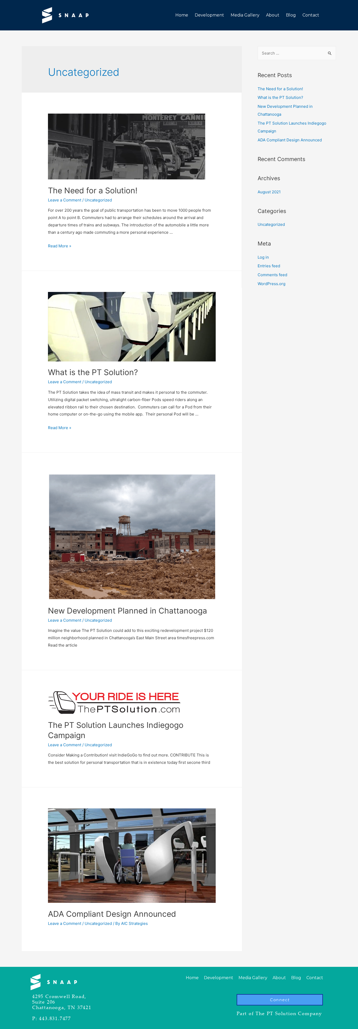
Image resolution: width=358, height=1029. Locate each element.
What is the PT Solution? (93, 372)
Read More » (59, 245)
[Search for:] (297, 53)
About (272, 15)
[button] (280, 999)
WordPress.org (271, 283)
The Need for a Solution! (92, 190)
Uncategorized (98, 200)
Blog (291, 15)
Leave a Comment (64, 200)
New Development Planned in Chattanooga (127, 610)
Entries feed (269, 265)
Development (209, 15)
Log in (263, 257)
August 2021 (269, 191)
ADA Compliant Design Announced (112, 914)
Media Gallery (245, 15)
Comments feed (272, 274)
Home (181, 15)
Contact (310, 15)
